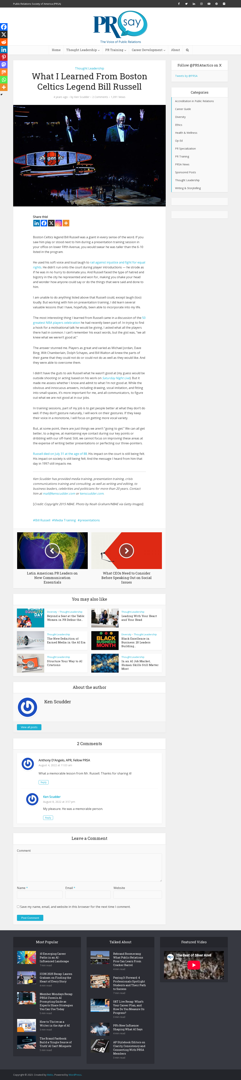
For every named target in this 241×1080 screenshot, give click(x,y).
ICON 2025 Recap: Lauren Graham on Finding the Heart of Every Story (56, 977)
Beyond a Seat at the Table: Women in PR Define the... (66, 618)
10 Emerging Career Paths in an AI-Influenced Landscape (54, 957)
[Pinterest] (4, 57)
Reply (44, 782)
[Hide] (1, 94)
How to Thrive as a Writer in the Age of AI (55, 1023)
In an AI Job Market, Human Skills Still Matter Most (140, 665)
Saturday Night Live (116, 378)
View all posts (29, 727)
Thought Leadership (81, 50)
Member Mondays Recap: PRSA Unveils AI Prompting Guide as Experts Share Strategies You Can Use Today (56, 1001)
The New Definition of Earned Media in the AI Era (66, 640)
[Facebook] (44, 223)
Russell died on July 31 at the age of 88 (60, 454)
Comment (24, 851)
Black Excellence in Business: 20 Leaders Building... (135, 642)
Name (22, 888)
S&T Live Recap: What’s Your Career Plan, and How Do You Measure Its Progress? (128, 1007)
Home (56, 50)
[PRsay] (120, 24)
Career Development (147, 50)
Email (70, 888)
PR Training (114, 50)
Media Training (65, 520)
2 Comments (100, 97)
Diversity (52, 611)
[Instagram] (58, 223)
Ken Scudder (81, 97)
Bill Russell (42, 520)
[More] (66, 223)
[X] (51, 223)
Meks (50, 1074)
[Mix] (4, 72)
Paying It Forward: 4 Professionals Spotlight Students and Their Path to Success (129, 983)
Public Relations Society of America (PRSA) (37, 3)
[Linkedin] (36, 223)
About (175, 50)
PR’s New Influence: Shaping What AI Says (128, 1027)
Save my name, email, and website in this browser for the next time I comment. (75, 907)
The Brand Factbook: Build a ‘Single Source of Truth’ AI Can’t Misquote (56, 1042)
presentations (90, 520)
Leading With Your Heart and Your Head (139, 618)
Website (119, 888)
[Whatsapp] (4, 79)
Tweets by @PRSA (186, 76)
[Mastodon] (4, 64)
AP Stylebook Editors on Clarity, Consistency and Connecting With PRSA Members (129, 1047)
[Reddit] (4, 42)
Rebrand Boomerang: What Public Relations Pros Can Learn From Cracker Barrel (128, 959)
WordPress (75, 1074)
